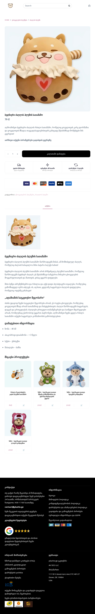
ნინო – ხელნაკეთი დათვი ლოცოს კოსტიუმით (18, 442)
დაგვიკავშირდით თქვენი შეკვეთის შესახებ (24, 515)
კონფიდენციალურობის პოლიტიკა (64, 503)
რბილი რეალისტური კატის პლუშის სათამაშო (18, 393)
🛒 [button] (24, 405)
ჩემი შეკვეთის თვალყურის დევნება (21, 511)
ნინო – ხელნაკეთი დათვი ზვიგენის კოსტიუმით (76, 393)
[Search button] (69, 6)
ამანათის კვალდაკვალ (15, 564)
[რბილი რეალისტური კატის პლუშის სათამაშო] (18, 374)
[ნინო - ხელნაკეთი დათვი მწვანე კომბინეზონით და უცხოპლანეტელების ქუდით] (47, 374)
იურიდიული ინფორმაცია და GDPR (64, 515)
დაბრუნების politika (14, 572)
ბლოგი (52, 495)
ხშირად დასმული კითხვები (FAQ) (20, 560)
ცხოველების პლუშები (24, 194)
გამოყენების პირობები (15, 568)
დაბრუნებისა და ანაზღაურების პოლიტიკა (68, 507)
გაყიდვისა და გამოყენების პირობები (66, 511)
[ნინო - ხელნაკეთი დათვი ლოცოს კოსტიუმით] (18, 423)
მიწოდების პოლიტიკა (59, 499)
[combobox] (46, 5)
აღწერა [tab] (47, 206)
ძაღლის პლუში (41, 194)
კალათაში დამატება (56, 154)
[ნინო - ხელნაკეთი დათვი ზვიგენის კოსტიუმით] (76, 374)
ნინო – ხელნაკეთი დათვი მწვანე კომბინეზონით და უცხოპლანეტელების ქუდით (47, 395)
